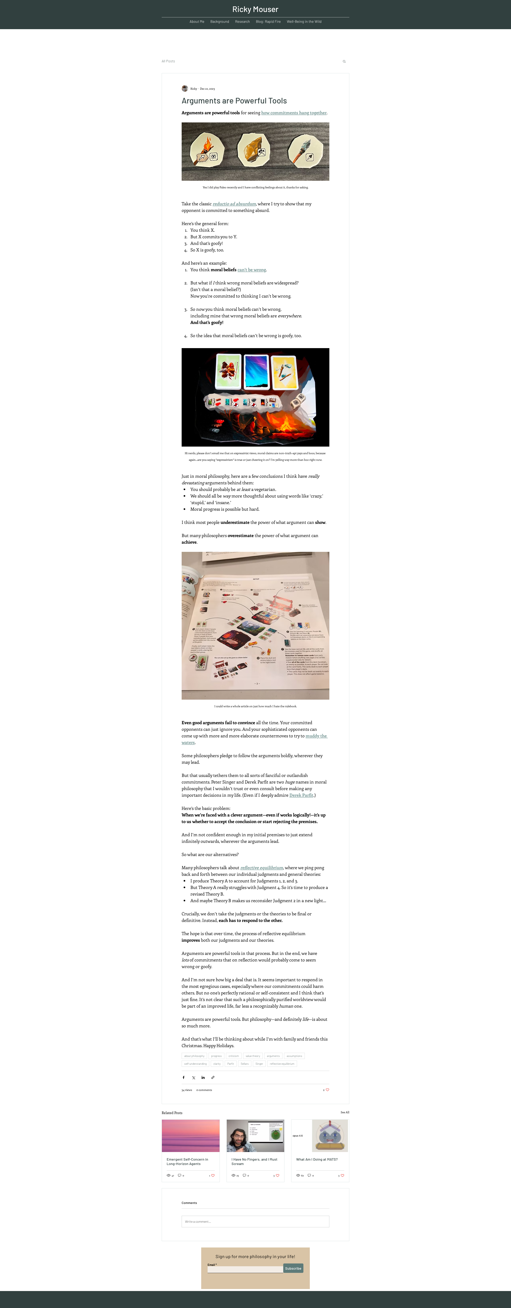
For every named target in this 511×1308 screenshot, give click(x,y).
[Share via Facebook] (183, 1077)
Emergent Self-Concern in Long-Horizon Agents (187, 1161)
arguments (273, 1056)
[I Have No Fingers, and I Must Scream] (255, 1136)
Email (211, 1264)
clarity (217, 1063)
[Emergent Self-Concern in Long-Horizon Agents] (191, 1136)
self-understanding (195, 1063)
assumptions (294, 1056)
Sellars (245, 1063)
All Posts (168, 61)
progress (216, 1056)
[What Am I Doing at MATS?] (320, 1136)
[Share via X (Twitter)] (193, 1077)
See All (345, 1112)
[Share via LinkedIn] (203, 1077)
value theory (253, 1056)
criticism (234, 1056)
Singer (259, 1063)
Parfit (230, 1063)
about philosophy (194, 1056)
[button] (344, 61)
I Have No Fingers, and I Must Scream (254, 1161)
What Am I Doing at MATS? (317, 1159)
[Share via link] (213, 1077)
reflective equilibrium (282, 1063)
